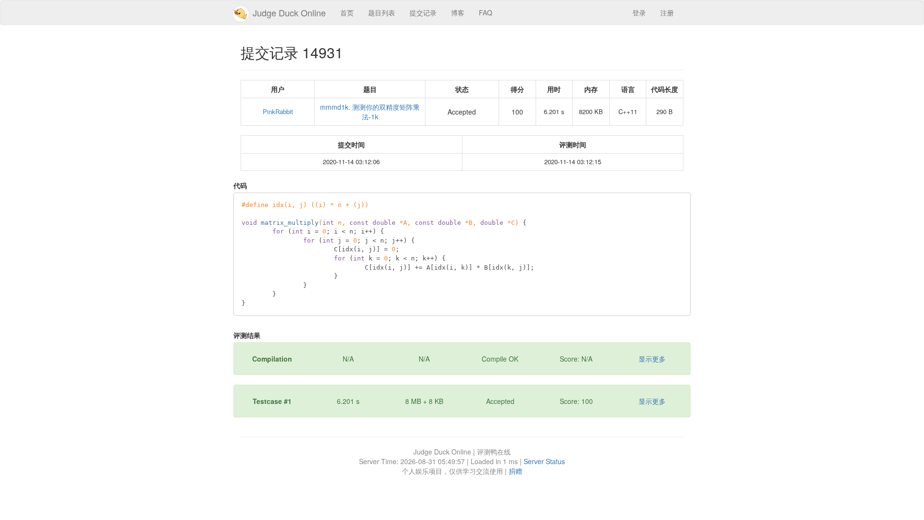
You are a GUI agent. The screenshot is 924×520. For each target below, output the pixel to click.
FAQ (485, 12)
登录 (639, 12)
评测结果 (246, 335)
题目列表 (381, 12)
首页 (347, 12)
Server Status (544, 461)
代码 (240, 185)
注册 (667, 12)
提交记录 (423, 12)
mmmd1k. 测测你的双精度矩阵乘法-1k (370, 111)
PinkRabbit (278, 111)
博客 (457, 12)
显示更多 (652, 359)
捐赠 (515, 471)
